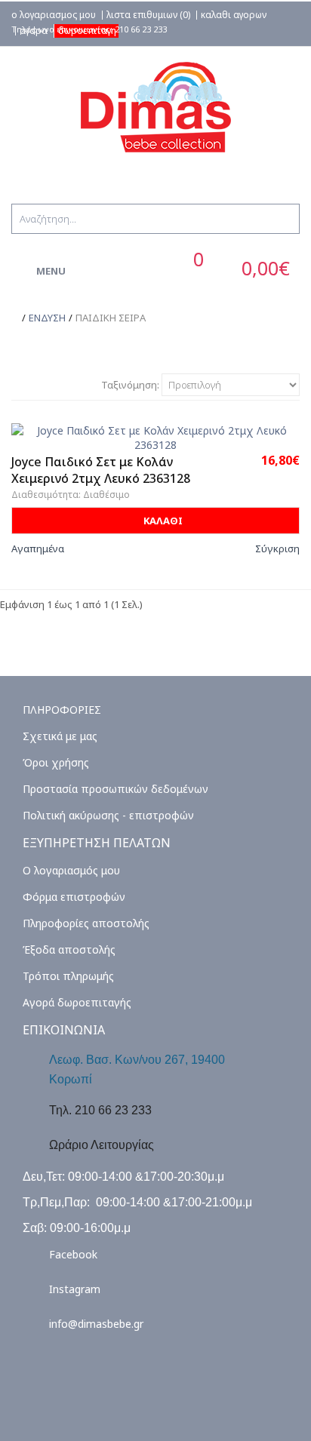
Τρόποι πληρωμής (68, 976)
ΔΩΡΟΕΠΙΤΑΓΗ (87, 30)
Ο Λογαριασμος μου (53, 15)
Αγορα (34, 30)
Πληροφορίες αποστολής (86, 923)
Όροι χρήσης (56, 762)
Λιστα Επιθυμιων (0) (148, 15)
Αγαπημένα (37, 548)
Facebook (73, 1254)
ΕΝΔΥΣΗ (47, 317)
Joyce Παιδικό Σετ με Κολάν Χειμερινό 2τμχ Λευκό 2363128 (100, 470)
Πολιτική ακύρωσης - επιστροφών (108, 815)
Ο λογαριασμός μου (71, 870)
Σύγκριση (277, 548)
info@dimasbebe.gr (96, 1324)
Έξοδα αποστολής (69, 949)
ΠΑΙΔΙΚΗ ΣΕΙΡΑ (110, 317)
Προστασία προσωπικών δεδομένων (115, 789)
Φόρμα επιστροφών (74, 896)
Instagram (74, 1289)
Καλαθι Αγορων (233, 15)
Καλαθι (162, 520)
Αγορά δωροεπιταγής (77, 1002)
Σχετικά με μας (60, 736)
